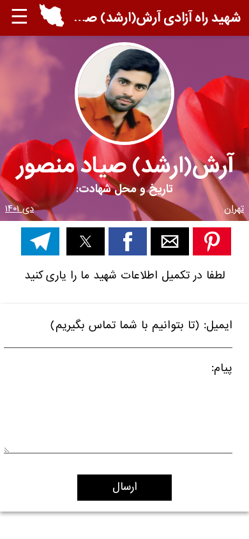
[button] (51, 18)
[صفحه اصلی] (51, 24)
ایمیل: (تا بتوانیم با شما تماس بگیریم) (141, 327)
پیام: (221, 370)
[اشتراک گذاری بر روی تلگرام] (40, 241)
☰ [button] (19, 17)
